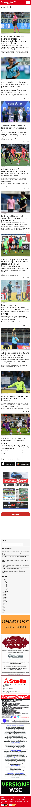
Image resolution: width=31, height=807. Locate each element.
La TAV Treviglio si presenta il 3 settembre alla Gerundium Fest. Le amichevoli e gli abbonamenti (14, 564)
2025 (5, 592)
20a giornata (6, 138)
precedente (26, 52)
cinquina (27, 228)
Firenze (23, 321)
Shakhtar (19, 366)
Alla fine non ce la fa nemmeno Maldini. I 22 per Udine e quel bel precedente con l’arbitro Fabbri (14, 172)
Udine (8, 186)
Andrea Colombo (13, 408)
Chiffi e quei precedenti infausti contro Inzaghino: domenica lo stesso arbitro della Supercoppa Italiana (15, 262)
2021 (5, 598)
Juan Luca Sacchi (16, 52)
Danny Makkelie (23, 94)
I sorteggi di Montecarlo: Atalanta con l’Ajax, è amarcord (12, 568)
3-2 (14, 51)
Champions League (15, 94)
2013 (5, 610)
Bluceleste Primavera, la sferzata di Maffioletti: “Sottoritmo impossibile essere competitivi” (15, 558)
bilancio (11, 138)
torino (12, 139)
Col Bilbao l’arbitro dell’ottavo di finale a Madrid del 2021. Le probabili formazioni (14, 84)
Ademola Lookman (20, 51)
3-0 (12, 51)
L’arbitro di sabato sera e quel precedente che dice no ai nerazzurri (14, 398)
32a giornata (15, 228)
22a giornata (9, 51)
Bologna (23, 228)
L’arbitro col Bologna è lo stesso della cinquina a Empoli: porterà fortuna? (15, 218)
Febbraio (7, 590)
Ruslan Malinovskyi (16, 323)
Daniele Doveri (13, 321)
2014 (5, 609)
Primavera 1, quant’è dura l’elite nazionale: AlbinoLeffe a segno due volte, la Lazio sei (15, 561)
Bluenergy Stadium (20, 183)
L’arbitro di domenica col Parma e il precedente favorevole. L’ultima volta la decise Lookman (13, 39)
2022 (5, 183)
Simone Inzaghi (15, 275)
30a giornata (6, 321)
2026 (5, 579)
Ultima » (20, 459)
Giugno (6, 584)
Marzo (6, 588)
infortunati (7, 184)
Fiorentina (9, 52)
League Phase (4, 95)
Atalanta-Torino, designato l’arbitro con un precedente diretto (13, 128)
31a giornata (6, 274)
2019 (5, 601)
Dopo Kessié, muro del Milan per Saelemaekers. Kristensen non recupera (14, 554)
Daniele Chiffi (16, 274)
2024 (5, 51)
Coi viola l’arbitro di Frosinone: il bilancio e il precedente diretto (15, 440)
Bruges (8, 365)
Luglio (6, 582)
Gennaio (7, 591)
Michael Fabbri (21, 184)
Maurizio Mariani (14, 229)
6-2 (7, 183)
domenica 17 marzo (22, 450)
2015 (5, 607)
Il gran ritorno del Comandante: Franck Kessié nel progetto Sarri (14, 556)
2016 (5, 606)
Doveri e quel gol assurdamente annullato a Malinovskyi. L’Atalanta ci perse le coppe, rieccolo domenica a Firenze (15, 309)
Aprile (6, 587)
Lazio (23, 274)
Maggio (6, 585)
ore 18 (24, 452)
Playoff (6, 366)
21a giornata (6, 408)
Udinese (12, 186)
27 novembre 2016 (8, 228)
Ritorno (15, 366)
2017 (5, 604)
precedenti (9, 275)
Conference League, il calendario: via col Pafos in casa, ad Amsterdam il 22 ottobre (15, 552)
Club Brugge (22, 365)
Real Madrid (16, 95)
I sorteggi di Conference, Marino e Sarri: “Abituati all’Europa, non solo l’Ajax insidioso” (15, 566)
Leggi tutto (26, 55)
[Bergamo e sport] (15, 624)
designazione (4, 52)
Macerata (20, 452)
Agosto (6, 581)
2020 (5, 600)
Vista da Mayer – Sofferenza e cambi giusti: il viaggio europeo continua (13, 572)
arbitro (26, 51)
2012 (5, 612)
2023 (5, 595)
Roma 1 (8, 139)
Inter (21, 274)
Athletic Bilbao (7, 94)
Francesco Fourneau (24, 138)
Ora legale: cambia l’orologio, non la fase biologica (11, 569)
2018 (5, 603)
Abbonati (15, 514)
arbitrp (11, 274)
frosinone (8, 452)
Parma (21, 52)
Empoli (8, 229)
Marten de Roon (13, 184)
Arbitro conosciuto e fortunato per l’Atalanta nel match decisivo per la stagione (15, 355)
